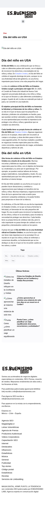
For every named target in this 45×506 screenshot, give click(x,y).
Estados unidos (33, 256)
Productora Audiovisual (12, 434)
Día (6, 256)
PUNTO (24, 486)
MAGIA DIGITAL (8, 486)
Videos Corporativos (10, 437)
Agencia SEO (7, 421)
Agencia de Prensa (10, 430)
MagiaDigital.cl (8, 424)
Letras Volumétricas (10, 427)
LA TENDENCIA (34, 486)
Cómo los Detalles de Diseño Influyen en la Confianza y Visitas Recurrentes (29, 278)
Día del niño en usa (17, 256)
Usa (13, 260)
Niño (6, 260)
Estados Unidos (21, 74)
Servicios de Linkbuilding (12, 479)
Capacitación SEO (10, 440)
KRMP (17, 486)
